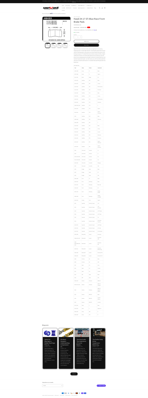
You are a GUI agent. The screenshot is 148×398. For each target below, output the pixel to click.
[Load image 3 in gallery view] (59, 45)
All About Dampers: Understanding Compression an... (65, 343)
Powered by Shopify (51, 395)
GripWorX (46, 395)
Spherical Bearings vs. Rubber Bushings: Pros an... (50, 342)
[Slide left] (43, 45)
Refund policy (57, 395)
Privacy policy (62, 395)
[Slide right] (69, 45)
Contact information (74, 395)
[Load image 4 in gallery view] (65, 45)
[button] (74, 5)
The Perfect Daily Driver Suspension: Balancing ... (98, 342)
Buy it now (86, 45)
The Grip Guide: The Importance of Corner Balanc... (81, 342)
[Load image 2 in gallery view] (53, 45)
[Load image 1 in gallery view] (47, 45)
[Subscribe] (61, 385)
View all (74, 373)
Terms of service (67, 395)
